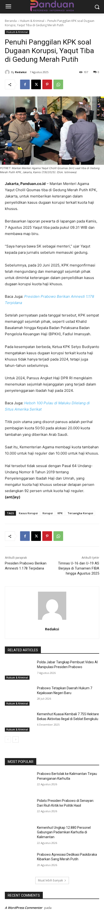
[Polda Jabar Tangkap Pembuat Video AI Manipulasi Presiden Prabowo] (19, 670)
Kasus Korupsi (28, 513)
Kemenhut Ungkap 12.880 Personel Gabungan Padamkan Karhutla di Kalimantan (64, 832)
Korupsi (48, 513)
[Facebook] (25, 84)
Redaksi (21, 72)
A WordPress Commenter (23, 907)
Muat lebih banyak (50, 880)
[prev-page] (8, 739)
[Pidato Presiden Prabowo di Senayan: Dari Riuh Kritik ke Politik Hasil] (19, 808)
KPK (60, 513)
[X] (36, 84)
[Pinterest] (47, 84)
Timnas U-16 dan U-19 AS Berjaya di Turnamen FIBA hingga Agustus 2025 (78, 568)
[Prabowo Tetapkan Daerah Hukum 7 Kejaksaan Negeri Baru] (19, 696)
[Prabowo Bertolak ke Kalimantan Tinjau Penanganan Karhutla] (19, 781)
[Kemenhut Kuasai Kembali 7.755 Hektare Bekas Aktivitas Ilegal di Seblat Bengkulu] (19, 722)
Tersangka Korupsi (80, 513)
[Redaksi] (8, 72)
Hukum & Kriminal (32, 21)
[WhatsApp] (58, 84)
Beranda (11, 21)
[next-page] (16, 739)
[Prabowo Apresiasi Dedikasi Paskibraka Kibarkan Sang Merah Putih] (19, 862)
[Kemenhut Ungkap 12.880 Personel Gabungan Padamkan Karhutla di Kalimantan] (19, 835)
